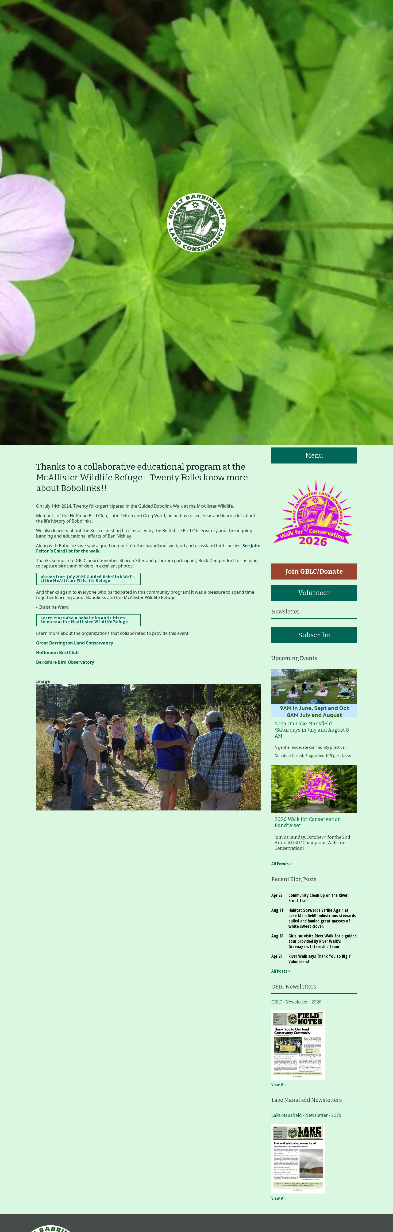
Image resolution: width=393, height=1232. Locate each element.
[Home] (196, 222)
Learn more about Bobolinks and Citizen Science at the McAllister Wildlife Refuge (84, 620)
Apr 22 (276, 895)
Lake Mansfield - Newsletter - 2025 (306, 1115)
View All (278, 1084)
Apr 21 (276, 956)
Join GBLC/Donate (314, 571)
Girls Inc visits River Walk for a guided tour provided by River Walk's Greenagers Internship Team (322, 941)
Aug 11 (277, 910)
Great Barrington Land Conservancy (75, 643)
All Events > (281, 864)
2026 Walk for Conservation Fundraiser (308, 822)
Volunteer (314, 593)
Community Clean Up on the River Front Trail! (318, 897)
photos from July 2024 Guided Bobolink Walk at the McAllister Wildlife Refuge (87, 579)
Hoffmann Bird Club (57, 652)
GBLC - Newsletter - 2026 (296, 1002)
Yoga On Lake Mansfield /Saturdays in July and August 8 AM (312, 730)
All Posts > (280, 971)
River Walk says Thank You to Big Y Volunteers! (319, 958)
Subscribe (314, 635)
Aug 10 (277, 936)
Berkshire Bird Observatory (65, 662)
